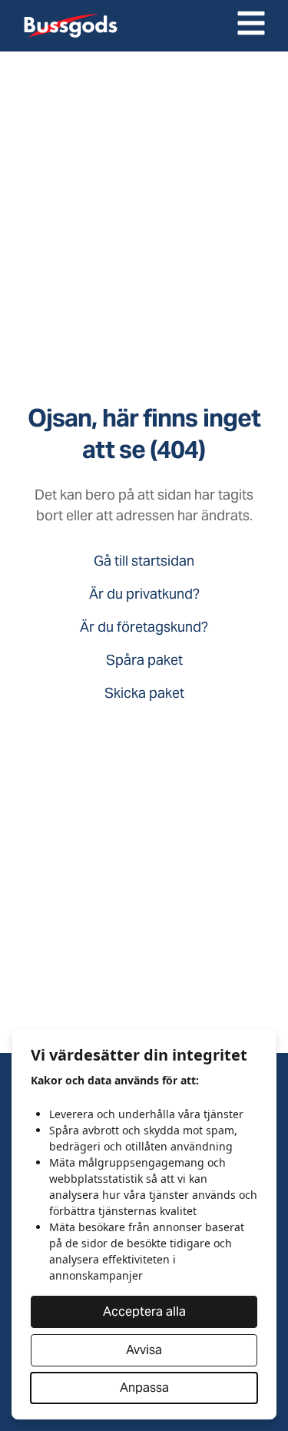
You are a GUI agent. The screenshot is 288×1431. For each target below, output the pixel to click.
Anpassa (144, 1388)
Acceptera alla (144, 1311)
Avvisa (144, 1350)
